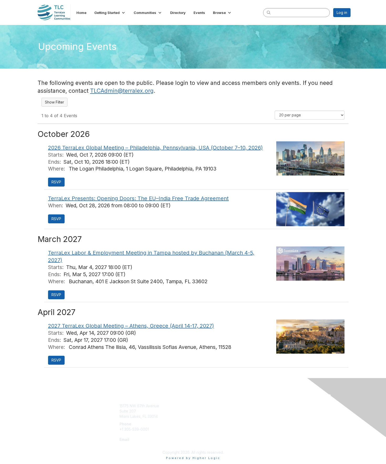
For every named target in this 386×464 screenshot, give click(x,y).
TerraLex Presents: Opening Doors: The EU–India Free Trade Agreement (138, 198)
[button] (110, 13)
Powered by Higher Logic (193, 458)
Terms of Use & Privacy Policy (297, 406)
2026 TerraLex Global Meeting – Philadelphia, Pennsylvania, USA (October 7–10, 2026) (155, 148)
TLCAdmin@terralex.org (122, 90)
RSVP (56, 182)
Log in (342, 12)
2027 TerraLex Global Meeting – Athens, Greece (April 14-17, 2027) (131, 326)
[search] (268, 12)
